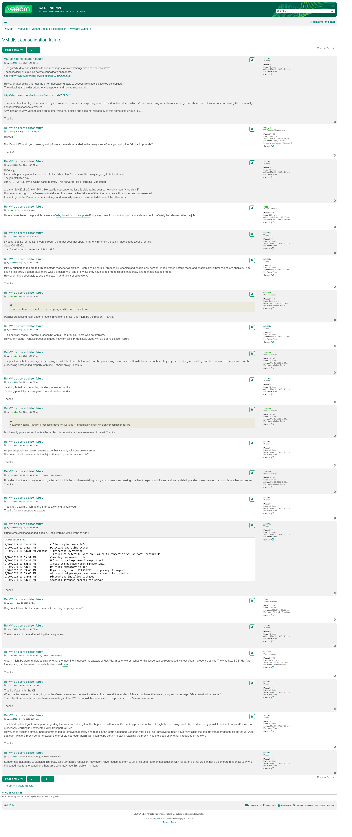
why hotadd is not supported (73, 215)
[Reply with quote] (252, 59)
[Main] (21, 8)
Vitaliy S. (267, 128)
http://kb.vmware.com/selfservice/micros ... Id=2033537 (37, 95)
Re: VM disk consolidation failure (23, 127)
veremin (267, 293)
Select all (19, 539)
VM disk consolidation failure (31, 39)
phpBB (160, 819)
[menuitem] (330, 22)
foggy (265, 207)
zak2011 (267, 58)
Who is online (12, 792)
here (65, 664)
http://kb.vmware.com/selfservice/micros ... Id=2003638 (37, 75)
